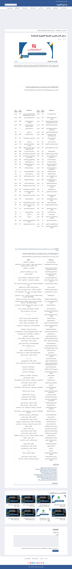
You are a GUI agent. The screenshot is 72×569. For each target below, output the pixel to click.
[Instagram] (40, 563)
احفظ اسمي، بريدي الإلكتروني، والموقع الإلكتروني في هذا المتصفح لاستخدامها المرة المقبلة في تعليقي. (39, 548)
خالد (63, 38)
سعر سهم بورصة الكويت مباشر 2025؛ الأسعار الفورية (46, 469)
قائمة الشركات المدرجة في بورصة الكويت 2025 (47, 477)
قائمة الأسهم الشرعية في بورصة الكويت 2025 (47, 479)
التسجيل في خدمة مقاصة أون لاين (47, 248)
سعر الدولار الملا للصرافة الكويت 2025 (49, 478)
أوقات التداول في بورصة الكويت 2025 (49, 473)
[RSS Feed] (28, 563)
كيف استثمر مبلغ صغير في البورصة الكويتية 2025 (47, 475)
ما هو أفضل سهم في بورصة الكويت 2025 (48, 470)
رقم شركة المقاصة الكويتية (34, 248)
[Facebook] (43, 563)
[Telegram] (34, 563)
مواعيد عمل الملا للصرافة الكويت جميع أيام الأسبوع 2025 (45, 474)
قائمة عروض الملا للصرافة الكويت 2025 (49, 467)
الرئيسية (64, 30)
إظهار (16, 61)
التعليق (57, 534)
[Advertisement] (36, 18)
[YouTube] (38, 563)
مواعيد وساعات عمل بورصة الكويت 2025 (48, 471)
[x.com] (41, 563)
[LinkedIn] (32, 563)
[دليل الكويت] (61, 5)
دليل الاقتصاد (58, 30)
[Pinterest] (30, 563)
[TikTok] (36, 563)
